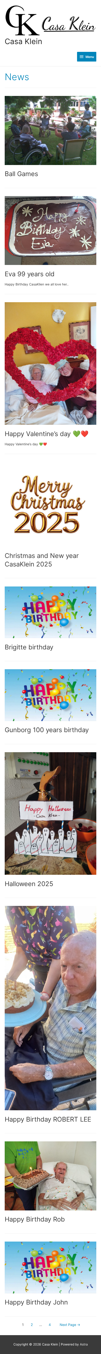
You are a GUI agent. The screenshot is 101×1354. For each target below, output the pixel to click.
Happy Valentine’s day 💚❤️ (47, 434)
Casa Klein (23, 41)
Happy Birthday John (36, 1302)
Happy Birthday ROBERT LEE (48, 1119)
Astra (84, 1344)
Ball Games (21, 174)
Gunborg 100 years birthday (47, 730)
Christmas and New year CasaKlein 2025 (42, 560)
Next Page (70, 1325)
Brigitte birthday (29, 647)
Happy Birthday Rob (35, 1219)
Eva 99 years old (29, 274)
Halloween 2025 (29, 884)
